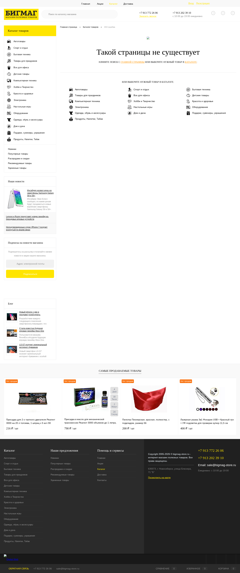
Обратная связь (18, 568)
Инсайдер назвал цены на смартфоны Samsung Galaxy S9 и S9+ (40, 193)
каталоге (191, 62)
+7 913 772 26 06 (42, 568)
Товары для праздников (87, 95)
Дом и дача (140, 113)
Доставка (128, 3)
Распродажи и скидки (18, 158)
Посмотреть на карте (159, 477)
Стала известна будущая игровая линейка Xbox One (31, 329)
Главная (85, 3)
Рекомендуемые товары (20, 163)
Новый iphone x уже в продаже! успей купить (29, 313)
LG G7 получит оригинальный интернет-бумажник (33, 346)
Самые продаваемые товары (120, 370)
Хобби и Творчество (144, 101)
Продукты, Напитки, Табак (89, 119)
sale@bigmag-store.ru (221, 465)
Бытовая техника (201, 89)
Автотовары (81, 89)
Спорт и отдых (141, 89)
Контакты (101, 480)
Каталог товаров (18, 30)
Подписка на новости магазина (25, 242)
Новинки (12, 149)
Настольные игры (143, 107)
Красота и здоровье (202, 101)
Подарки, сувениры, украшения (209, 113)
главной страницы (132, 62)
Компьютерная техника (87, 101)
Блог (10, 303)
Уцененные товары (17, 168)
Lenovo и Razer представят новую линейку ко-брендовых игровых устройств (27, 217)
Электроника (82, 107)
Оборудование (200, 107)
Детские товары (200, 95)
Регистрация (203, 3)
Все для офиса (142, 95)
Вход (191, 3)
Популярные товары (18, 154)
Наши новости (16, 181)
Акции (100, 3)
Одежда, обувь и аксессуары (90, 113)
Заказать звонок (147, 16)
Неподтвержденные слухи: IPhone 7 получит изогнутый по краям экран (27, 228)
